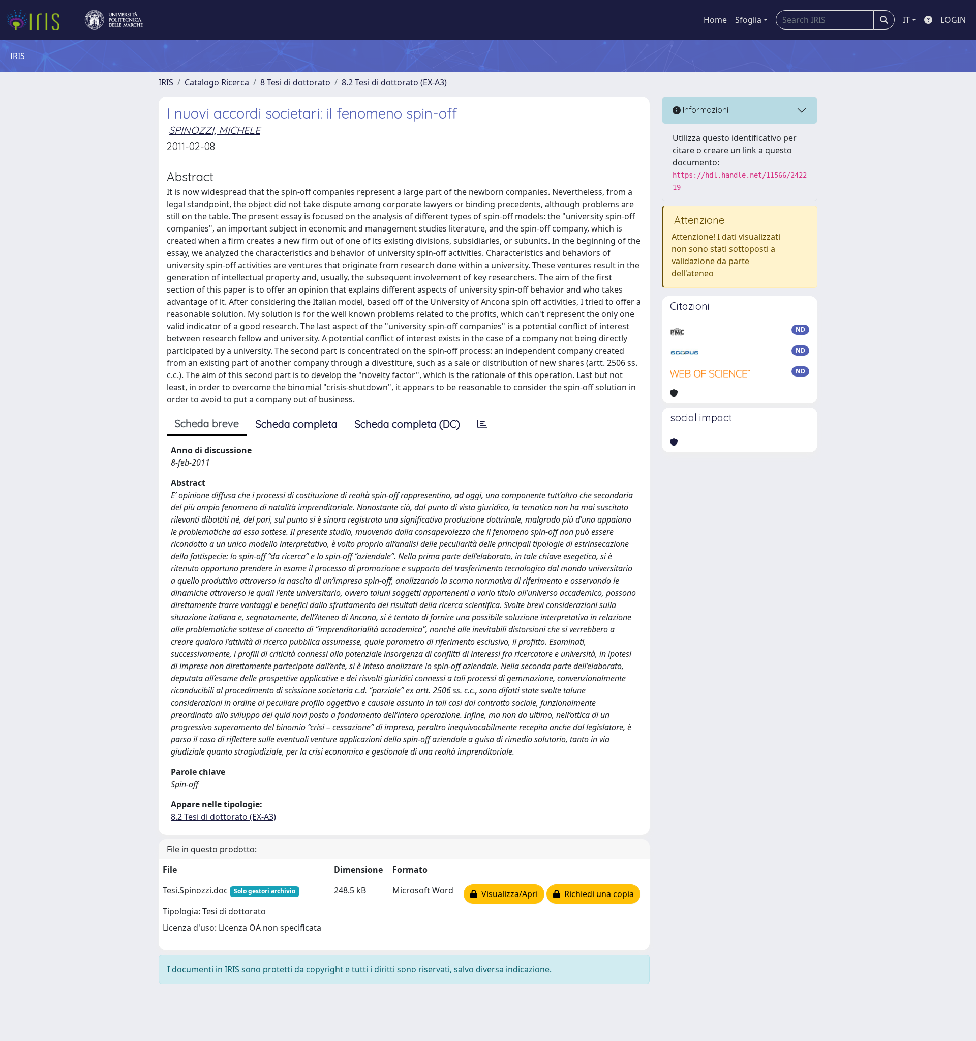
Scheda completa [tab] (297, 424)
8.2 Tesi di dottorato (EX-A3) (394, 82)
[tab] (482, 424)
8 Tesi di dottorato (295, 82)
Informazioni (704, 110)
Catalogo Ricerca (217, 82)
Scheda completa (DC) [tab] (407, 424)
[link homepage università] (113, 20)
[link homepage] (37, 20)
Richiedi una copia (597, 894)
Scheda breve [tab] (207, 423)
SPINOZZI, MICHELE (214, 130)
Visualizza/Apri (507, 894)
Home (715, 19)
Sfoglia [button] (748, 19)
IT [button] (906, 19)
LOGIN (953, 19)
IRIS (166, 82)
